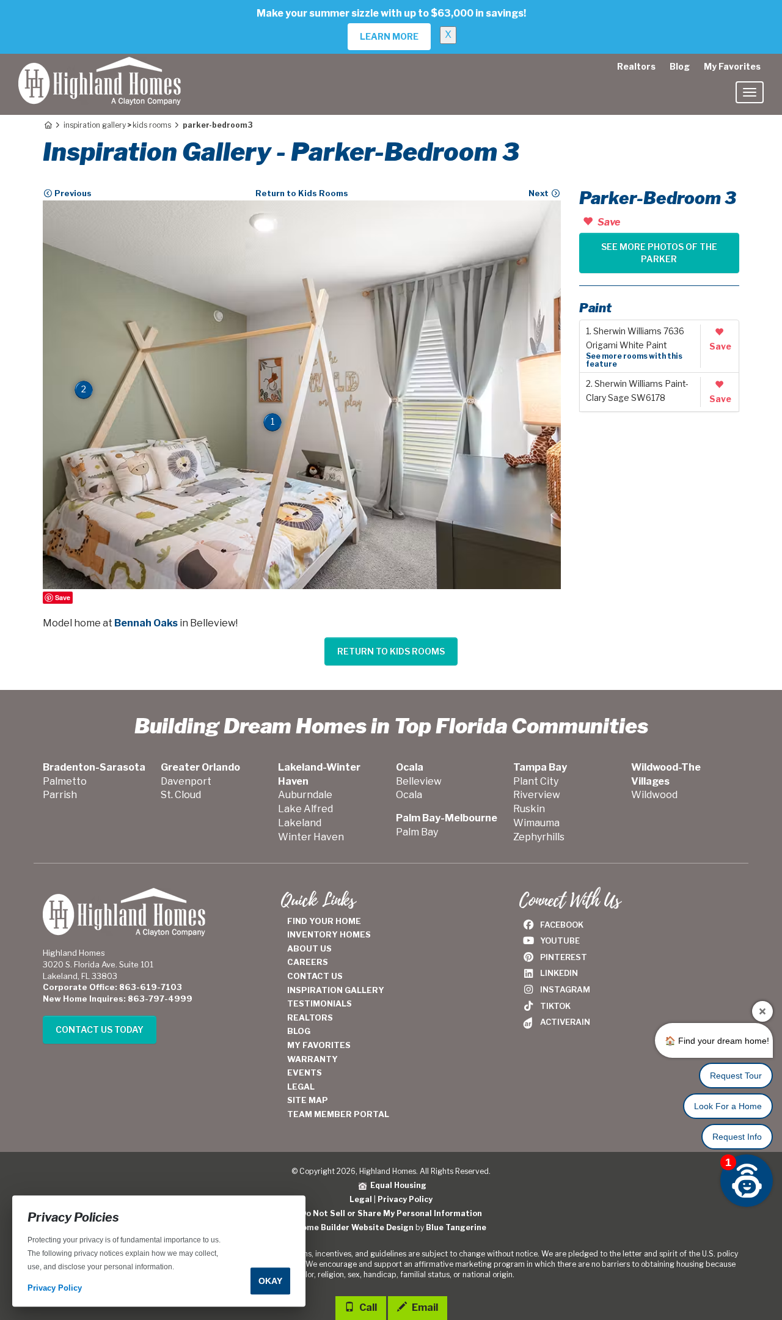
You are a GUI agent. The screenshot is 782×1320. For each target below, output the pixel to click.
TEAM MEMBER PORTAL (338, 1114)
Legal (360, 1199)
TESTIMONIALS (319, 1003)
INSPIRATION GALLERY (335, 990)
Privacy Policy (405, 1199)
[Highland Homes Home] (99, 69)
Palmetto (65, 781)
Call (367, 1307)
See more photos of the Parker (659, 252)
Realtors (636, 66)
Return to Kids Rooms (301, 193)
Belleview (419, 781)
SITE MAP (307, 1100)
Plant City (535, 781)
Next (539, 193)
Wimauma (536, 823)
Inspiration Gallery (95, 125)
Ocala (409, 795)
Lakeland (299, 823)
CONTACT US (315, 976)
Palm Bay (417, 832)
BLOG (298, 1031)
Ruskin (529, 809)
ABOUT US (309, 948)
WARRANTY (312, 1059)
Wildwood (654, 795)
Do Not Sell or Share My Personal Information (391, 1213)
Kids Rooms (152, 125)
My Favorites (732, 66)
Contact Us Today (100, 1029)
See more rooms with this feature (634, 360)
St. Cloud (181, 795)
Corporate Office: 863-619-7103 (112, 987)
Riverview (536, 795)
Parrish (60, 795)
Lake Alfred (305, 809)
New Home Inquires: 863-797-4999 (117, 998)
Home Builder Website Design (355, 1227)
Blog (680, 66)
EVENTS (304, 1072)
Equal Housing (396, 1185)
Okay (270, 1281)
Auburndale (305, 795)
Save (62, 597)
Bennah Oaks (146, 623)
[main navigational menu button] (750, 92)
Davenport (186, 781)
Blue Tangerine (456, 1227)
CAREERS (307, 962)
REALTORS (310, 1017)
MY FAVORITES (319, 1045)
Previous (72, 193)
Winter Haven (311, 837)
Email (424, 1307)
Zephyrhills (539, 837)
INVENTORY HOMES (329, 934)
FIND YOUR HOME (324, 921)
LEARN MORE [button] (389, 36)
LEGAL (301, 1086)
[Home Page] (47, 125)
